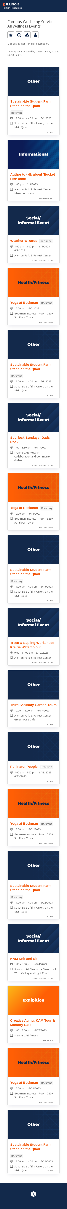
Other (50, 132)
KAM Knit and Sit (23, 959)
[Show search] (19, 34)
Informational (46, 198)
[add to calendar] (27, 34)
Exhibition (48, 1040)
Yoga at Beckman (24, 303)
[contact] (35, 34)
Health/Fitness (46, 322)
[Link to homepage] (33, 2)
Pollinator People (24, 767)
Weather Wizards (23, 241)
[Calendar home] (10, 34)
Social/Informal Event (42, 260)
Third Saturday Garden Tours (33, 705)
